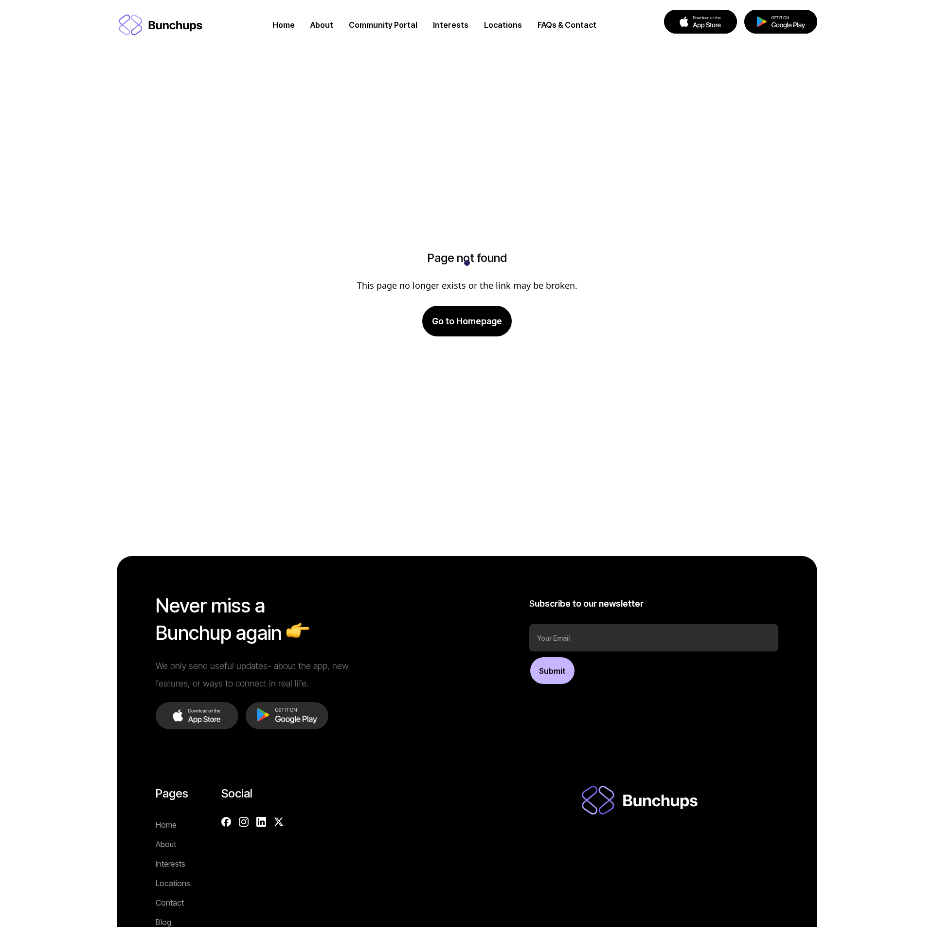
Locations (173, 883)
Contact (170, 903)
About (166, 844)
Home (166, 825)
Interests (170, 864)
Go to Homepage (467, 321)
